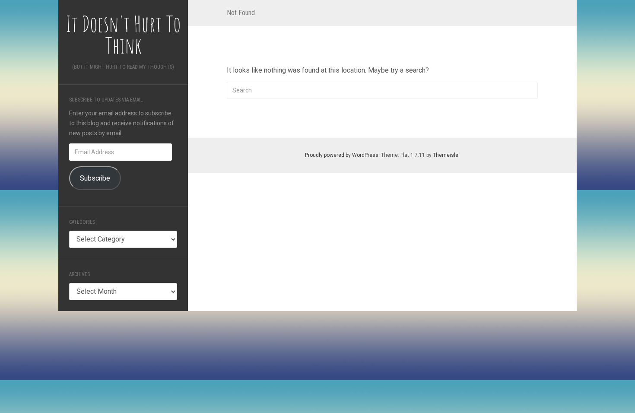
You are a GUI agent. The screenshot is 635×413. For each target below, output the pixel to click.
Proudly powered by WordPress (341, 155)
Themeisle (445, 155)
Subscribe (95, 178)
